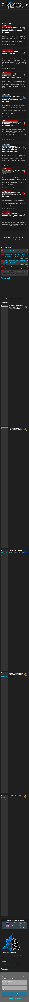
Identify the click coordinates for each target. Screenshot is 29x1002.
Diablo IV (4, 25)
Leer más (11, 978)
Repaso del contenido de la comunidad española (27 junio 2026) (11, 123)
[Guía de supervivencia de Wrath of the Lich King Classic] (4, 732)
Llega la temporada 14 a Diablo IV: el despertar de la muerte (11, 194)
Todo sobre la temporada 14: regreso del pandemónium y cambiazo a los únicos (12, 29)
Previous (7, 237)
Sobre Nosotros (9, 955)
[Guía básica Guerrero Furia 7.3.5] (4, 855)
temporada (5, 213)
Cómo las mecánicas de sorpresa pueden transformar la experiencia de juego (12, 98)
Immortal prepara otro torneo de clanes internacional (10, 53)
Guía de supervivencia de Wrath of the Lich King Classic (16, 674)
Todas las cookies (14, 994)
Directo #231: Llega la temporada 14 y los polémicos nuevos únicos (12, 75)
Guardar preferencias (14, 998)
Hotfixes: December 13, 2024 (10, 250)
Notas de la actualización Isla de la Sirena (13, 266)
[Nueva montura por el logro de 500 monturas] (4, 487)
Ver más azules (6, 277)
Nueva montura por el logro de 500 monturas (15, 428)
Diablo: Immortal (7, 51)
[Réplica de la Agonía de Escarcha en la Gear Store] (4, 610)
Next (16, 239)
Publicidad (20, 964)
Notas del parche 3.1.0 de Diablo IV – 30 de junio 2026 (11, 172)
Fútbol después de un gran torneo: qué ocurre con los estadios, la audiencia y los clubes (11, 148)
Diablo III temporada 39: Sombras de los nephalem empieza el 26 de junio (12, 215)
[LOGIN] (27, 4)
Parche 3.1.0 (5, 172)
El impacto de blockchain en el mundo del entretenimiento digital (16, 307)
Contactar (16, 955)
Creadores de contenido (9, 122)
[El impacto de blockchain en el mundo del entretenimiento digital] (4, 365)
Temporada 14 (6, 27)
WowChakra (5, 94)
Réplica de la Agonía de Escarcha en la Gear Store (16, 551)
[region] (14, 16)
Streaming (5, 75)
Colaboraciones (24, 955)
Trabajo (7, 957)
